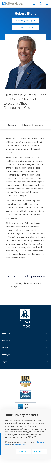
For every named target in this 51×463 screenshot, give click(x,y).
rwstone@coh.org (24, 20)
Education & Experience (33, 125)
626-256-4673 (27, 27)
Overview (11, 125)
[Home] (25, 319)
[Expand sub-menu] (47, 333)
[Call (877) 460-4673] (34, 3)
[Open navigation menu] (47, 3)
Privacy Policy (19, 444)
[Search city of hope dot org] (41, 3)
